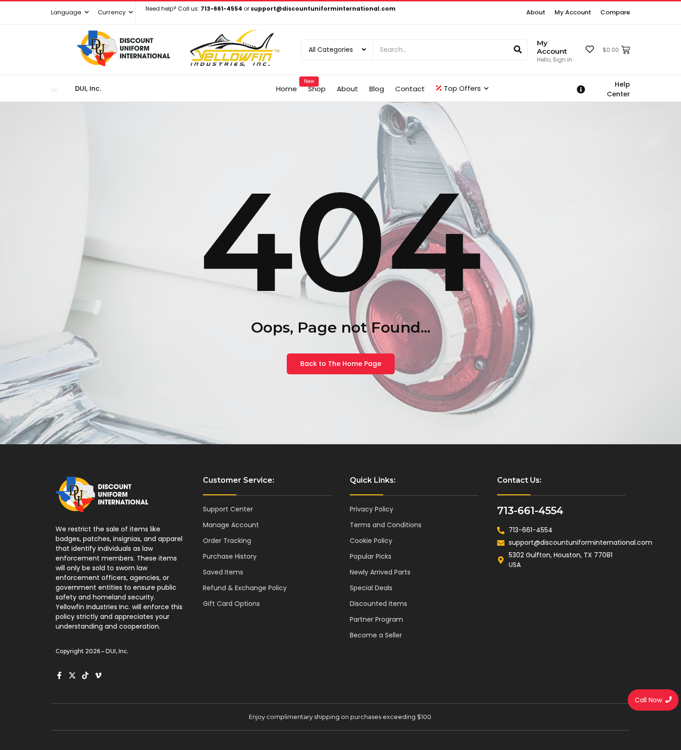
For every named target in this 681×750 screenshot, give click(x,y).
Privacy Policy (371, 509)
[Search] (518, 49)
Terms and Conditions (386, 524)
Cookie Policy (371, 540)
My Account (552, 47)
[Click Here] (54, 90)
